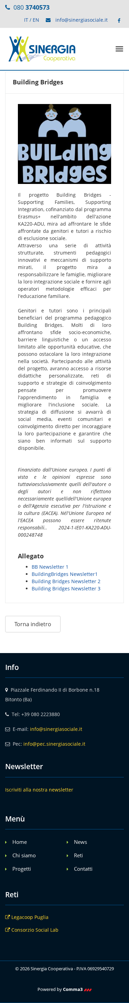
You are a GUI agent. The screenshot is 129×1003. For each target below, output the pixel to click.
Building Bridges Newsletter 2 (66, 581)
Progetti (21, 868)
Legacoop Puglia (29, 917)
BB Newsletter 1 (50, 566)
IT (26, 20)
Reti (78, 855)
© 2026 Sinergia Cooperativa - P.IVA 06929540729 (64, 968)
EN (36, 20)
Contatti (83, 868)
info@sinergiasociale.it (81, 20)
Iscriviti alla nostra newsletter (39, 789)
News (80, 841)
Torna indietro (32, 624)
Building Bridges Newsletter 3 (66, 588)
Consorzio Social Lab (34, 930)
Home (19, 841)
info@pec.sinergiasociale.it (54, 744)
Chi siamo (24, 855)
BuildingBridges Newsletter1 (65, 574)
